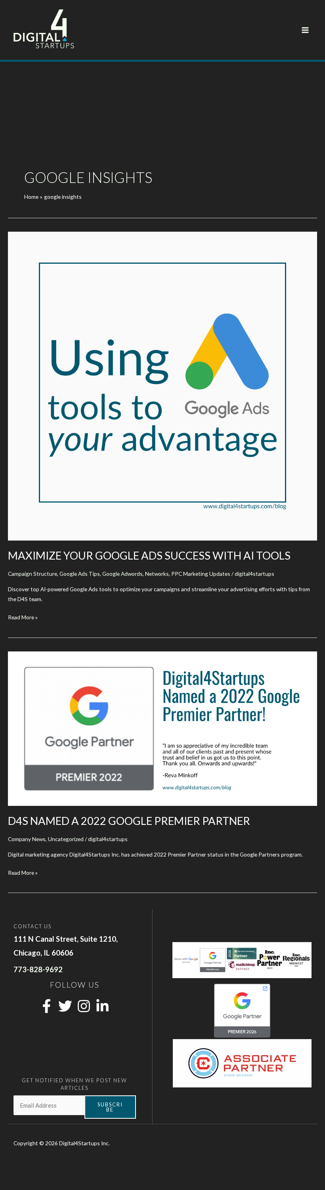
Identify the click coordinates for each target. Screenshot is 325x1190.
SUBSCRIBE (110, 1107)
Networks (157, 573)
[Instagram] (84, 1006)
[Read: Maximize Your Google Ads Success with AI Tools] (162, 385)
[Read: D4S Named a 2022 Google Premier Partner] (162, 728)
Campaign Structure (32, 573)
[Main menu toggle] (305, 30)
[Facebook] (47, 1006)
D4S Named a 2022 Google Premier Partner (129, 820)
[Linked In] (102, 1006)
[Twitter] (65, 1006)
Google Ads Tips (79, 573)
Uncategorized (66, 839)
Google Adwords (122, 573)
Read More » (23, 617)
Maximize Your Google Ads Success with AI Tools (149, 555)
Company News (27, 839)
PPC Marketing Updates (200, 573)
